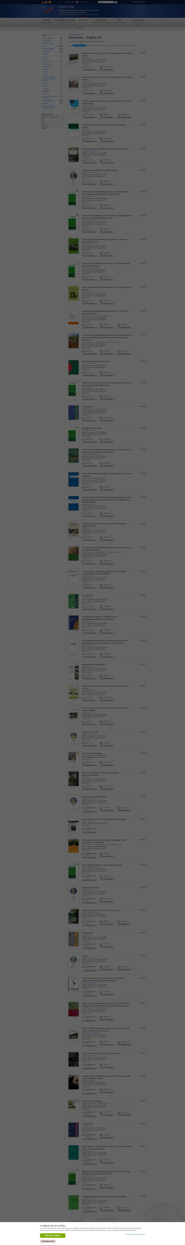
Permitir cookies (52, 1235)
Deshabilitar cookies (48, 1241)
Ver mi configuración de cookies (135, 1234)
